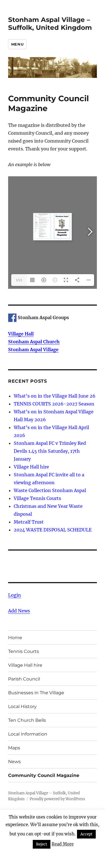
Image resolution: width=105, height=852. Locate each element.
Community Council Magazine (43, 775)
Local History (22, 706)
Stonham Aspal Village (33, 349)
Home (15, 637)
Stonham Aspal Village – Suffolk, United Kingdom (50, 23)
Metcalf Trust (29, 522)
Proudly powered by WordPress (57, 799)
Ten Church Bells (27, 720)
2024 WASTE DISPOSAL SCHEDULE (53, 530)
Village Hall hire (31, 467)
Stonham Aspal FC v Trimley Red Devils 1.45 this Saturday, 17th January (50, 451)
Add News (19, 611)
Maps (14, 747)
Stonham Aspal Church (34, 341)
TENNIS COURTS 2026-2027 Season (54, 404)
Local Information (27, 734)
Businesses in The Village (36, 692)
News (14, 761)
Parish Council (24, 679)
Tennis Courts (23, 651)
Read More (63, 844)
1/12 (19, 280)
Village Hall (21, 334)
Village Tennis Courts (37, 498)
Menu (17, 44)
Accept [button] (86, 834)
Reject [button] (41, 844)
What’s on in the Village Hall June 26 (54, 396)
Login (14, 595)
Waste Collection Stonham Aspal (50, 490)
